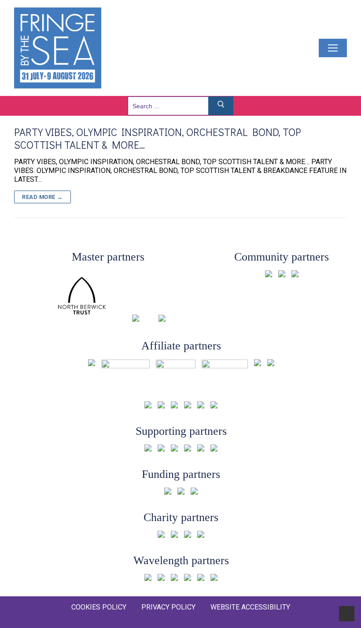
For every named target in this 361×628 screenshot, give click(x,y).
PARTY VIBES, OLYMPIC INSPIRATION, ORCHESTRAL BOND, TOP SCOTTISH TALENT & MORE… (157, 138)
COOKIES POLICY (98, 607)
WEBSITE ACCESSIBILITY (250, 607)
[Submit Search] (221, 105)
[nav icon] (333, 48)
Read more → (42, 197)
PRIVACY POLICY (168, 607)
